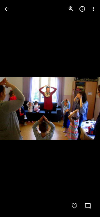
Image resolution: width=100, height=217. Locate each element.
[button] (15, 108)
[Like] (74, 206)
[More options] (93, 8)
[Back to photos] (6, 9)
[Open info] (82, 8)
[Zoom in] (71, 8)
